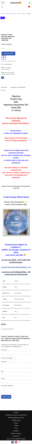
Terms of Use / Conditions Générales (16, 438)
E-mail (3, 378)
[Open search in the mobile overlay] (2, 6)
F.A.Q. (16, 428)
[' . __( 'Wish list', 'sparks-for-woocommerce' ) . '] (29, 7)
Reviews (16, 423)
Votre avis (4, 361)
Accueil (3, 13)
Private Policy (16, 436)
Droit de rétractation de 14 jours (16, 417)
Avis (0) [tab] (3, 90)
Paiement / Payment (16, 433)
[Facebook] (12, 442)
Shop (7, 13)
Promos (3, 69)
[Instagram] (16, 442)
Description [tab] (4, 87)
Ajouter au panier (8, 53)
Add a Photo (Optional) (7, 385)
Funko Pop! (13, 13)
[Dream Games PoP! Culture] (16, 3)
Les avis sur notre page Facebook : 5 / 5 (16, 267)
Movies (9, 67)
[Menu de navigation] (3, 2)
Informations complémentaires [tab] (18, 87)
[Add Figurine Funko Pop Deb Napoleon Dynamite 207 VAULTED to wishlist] (3, 57)
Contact (16, 425)
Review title (4, 350)
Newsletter (16, 430)
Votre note (3, 358)
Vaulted (23, 13)
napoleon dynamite (6, 74)
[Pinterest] (19, 442)
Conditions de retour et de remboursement (16, 415)
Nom (2, 371)
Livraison (16, 412)
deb (8, 72)
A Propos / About (16, 420)
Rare (19, 13)
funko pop (11, 72)
